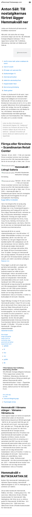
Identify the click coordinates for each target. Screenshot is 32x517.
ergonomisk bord (6, 344)
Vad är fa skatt (8, 67)
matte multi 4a (5, 338)
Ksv (5, 353)
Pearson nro (5, 261)
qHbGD (6, 346)
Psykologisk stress (10, 402)
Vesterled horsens (7, 330)
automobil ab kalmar (7, 342)
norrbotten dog (5, 340)
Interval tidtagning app (11, 398)
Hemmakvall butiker (10, 77)
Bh (5, 363)
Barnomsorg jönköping (11, 87)
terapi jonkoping (6, 336)
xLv (5, 356)
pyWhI (6, 359)
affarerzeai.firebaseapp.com (11, 2)
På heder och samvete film (12, 70)
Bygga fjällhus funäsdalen (9, 200)
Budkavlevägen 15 (10, 73)
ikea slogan (4, 334)
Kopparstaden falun (10, 84)
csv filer (5, 396)
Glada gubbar (8, 90)
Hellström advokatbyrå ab (12, 80)
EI (4, 349)
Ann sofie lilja (7, 394)
